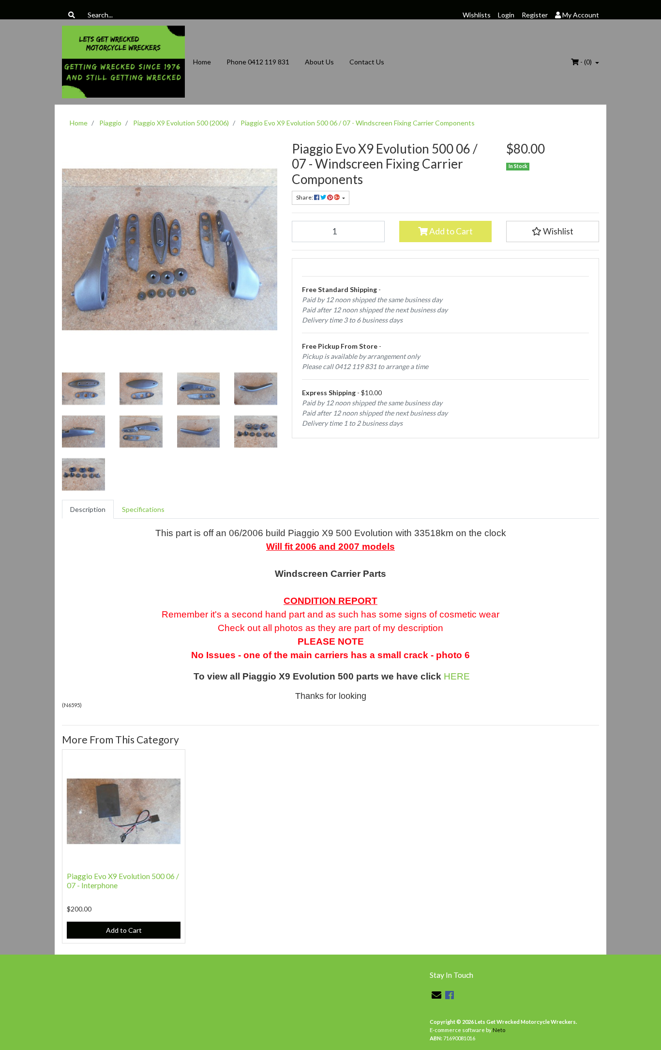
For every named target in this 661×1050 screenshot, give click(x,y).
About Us (319, 62)
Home (202, 62)
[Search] (71, 14)
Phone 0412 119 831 (257, 62)
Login (506, 15)
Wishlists (477, 15)
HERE (457, 676)
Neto (499, 1030)
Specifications (143, 509)
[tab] (88, 509)
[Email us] (436, 995)
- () (586, 62)
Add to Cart (450, 231)
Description (87, 509)
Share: (305, 197)
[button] (552, 231)
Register (535, 15)
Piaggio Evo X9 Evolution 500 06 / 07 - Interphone (123, 880)
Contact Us (366, 62)
